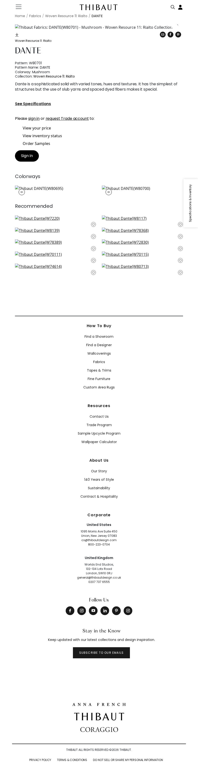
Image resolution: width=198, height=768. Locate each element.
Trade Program (99, 425)
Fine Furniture (99, 378)
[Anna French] (99, 704)
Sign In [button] (27, 155)
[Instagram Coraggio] (128, 610)
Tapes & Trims (99, 370)
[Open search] (173, 6)
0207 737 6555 (99, 582)
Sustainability (99, 488)
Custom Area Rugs (99, 387)
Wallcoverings (99, 353)
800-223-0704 (99, 544)
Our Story (99, 471)
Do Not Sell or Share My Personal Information (128, 760)
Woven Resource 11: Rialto (33, 41)
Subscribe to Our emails (101, 653)
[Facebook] (70, 610)
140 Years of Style (99, 479)
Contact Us (99, 416)
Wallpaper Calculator (99, 441)
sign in (34, 118)
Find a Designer (99, 345)
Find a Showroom (99, 336)
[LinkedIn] (104, 610)
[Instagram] (81, 610)
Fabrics (99, 361)
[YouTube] (93, 610)
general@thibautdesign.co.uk (99, 577)
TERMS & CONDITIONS (72, 760)
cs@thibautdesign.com (99, 540)
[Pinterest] (178, 34)
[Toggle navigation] (21, 6)
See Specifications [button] (33, 104)
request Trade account (67, 118)
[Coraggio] (99, 729)
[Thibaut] (99, 716)
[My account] (180, 6)
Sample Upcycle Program (99, 433)
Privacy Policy (40, 760)
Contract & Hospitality (99, 496)
